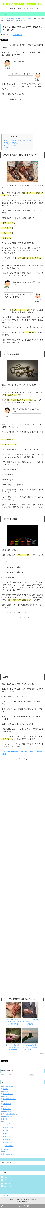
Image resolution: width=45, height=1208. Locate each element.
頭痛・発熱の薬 (9, 1146)
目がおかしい (7, 1109)
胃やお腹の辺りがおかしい (10, 1114)
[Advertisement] (22, 113)
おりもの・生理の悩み (9, 1086)
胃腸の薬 (16, 35)
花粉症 (5, 1119)
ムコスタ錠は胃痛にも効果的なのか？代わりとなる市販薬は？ (13, 1021)
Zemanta (41, 1053)
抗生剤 (6, 1130)
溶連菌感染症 (7, 1104)
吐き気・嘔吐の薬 (10, 1127)
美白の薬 (7, 1136)
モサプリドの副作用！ (11, 143)
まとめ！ (6, 147)
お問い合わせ (7, 1180)
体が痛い (5, 1089)
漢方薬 (5, 1106)
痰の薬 (6, 1133)
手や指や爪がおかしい (9, 1099)
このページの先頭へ (24, 1206)
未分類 (5, 1101)
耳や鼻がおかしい (8, 1111)
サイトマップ (7, 1177)
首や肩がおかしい (8, 1154)
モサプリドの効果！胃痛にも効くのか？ (17, 140)
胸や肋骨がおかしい (8, 1116)
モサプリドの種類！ (10, 145)
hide (21, 136)
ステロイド (8, 1124)
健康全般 (5, 1091)
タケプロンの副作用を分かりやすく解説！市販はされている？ (30, 1047)
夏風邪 (5, 1096)
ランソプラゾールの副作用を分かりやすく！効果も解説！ (30, 1021)
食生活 (5, 1151)
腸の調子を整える (10, 1143)
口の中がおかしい (8, 1094)
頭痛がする (6, 1149)
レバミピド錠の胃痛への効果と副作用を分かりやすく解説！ (13, 1047)
